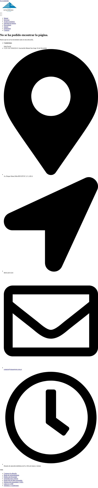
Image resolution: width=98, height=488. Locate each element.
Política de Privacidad (10, 477)
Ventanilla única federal (11, 478)
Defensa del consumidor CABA (13, 482)
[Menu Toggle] (1, 14)
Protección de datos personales (13, 480)
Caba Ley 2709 (8, 484)
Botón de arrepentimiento (11, 475)
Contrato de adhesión (10, 473)
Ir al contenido (4, 1)
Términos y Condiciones (11, 485)
